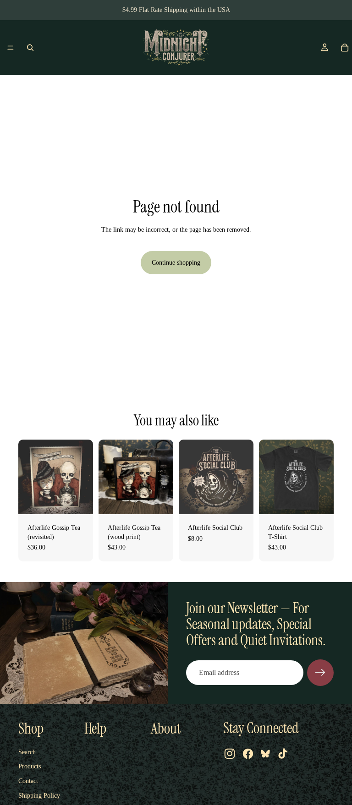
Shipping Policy (39, 795)
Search (27, 752)
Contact (28, 781)
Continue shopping (176, 262)
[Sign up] (320, 672)
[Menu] (10, 47)
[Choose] (319, 500)
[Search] (30, 48)
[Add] (79, 500)
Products (29, 766)
